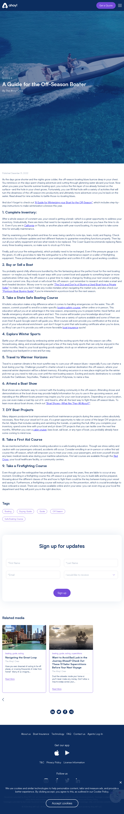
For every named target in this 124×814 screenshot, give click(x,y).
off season (58, 511)
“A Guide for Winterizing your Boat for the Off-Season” (64, 202)
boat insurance (70, 327)
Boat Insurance (41, 733)
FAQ (69, 733)
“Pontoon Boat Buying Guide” (18, 291)
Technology (57, 733)
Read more (10, 679)
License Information (74, 762)
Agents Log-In (95, 733)
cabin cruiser (40, 429)
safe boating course (14, 519)
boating (8, 511)
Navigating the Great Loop (21, 657)
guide (42, 511)
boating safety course (68, 307)
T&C (41, 762)
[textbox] (77, 575)
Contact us (79, 733)
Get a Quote (106, 5)
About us (26, 733)
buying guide (25, 511)
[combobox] (91, 575)
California (29, 225)
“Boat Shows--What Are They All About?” (68, 403)
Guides (7, 78)
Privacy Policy (53, 762)
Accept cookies (62, 803)
